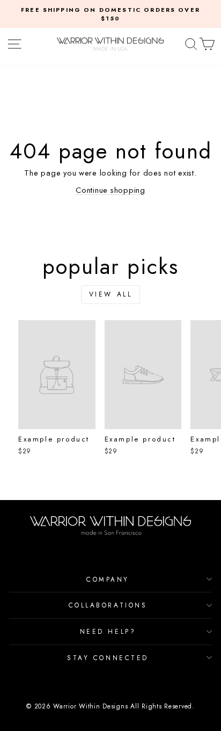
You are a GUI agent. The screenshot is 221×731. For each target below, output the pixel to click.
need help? (108, 631)
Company (107, 579)
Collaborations (108, 605)
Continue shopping (110, 190)
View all (110, 294)
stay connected (107, 657)
